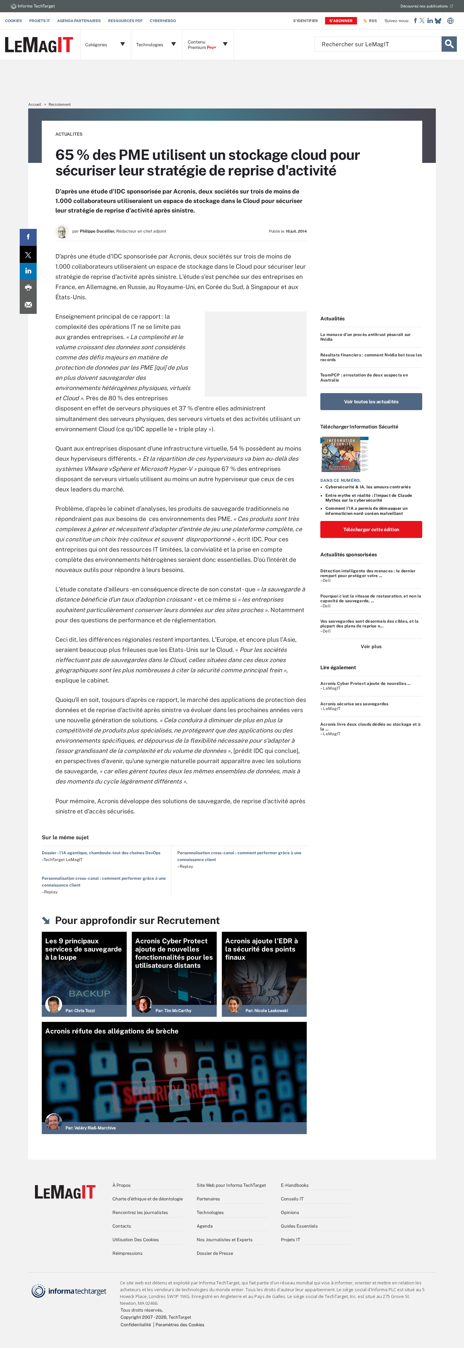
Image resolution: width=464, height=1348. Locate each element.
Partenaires (208, 1198)
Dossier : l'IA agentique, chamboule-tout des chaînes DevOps (101, 852)
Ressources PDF (125, 21)
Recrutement (60, 104)
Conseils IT (292, 1198)
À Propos (121, 1185)
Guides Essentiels (299, 1226)
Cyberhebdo (163, 21)
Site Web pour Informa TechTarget (231, 1185)
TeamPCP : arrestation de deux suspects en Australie (364, 377)
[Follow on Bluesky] (438, 21)
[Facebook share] (28, 237)
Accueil (34, 104)
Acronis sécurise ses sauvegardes (354, 704)
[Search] (449, 44)
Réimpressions (127, 1253)
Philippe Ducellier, (97, 231)
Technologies (210, 1212)
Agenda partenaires (79, 21)
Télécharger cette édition (371, 529)
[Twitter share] (28, 254)
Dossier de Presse (215, 1253)
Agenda (205, 1226)
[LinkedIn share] (28, 271)
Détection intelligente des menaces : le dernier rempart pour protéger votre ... (367, 573)
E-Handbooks (295, 1185)
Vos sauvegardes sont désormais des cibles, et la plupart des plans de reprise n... (369, 623)
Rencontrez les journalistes (140, 1212)
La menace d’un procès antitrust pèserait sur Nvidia (365, 337)
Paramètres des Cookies (180, 1324)
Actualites (69, 134)
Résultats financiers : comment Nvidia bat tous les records (371, 357)
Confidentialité (136, 1324)
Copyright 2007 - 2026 (143, 1317)
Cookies (13, 21)
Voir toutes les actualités (371, 401)
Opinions (290, 1212)
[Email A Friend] (28, 305)
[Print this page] (28, 288)
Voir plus (371, 646)
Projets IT (39, 21)
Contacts (121, 1226)
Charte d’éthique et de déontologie (147, 1198)
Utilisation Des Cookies (135, 1239)
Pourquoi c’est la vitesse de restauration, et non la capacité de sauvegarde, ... (370, 598)
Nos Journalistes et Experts (225, 1239)
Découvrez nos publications (424, 6)
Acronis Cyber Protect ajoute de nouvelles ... (365, 683)
